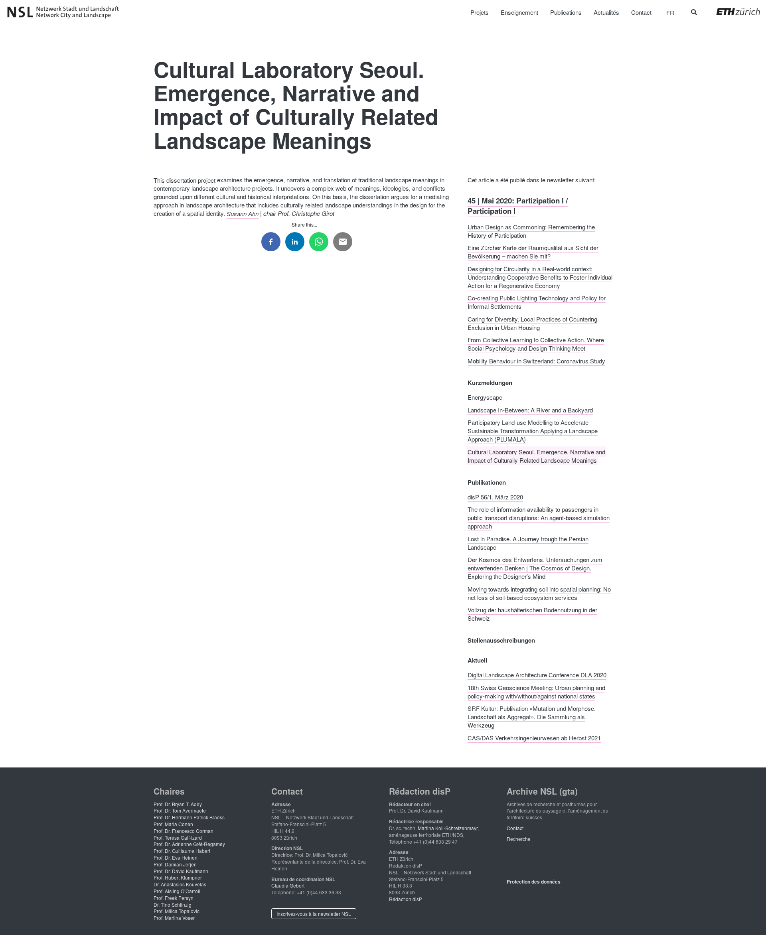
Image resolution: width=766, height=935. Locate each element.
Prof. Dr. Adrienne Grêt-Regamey (189, 843)
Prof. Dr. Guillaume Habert (182, 850)
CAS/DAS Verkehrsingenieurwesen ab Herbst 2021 (534, 737)
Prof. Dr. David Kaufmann (181, 871)
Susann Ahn (243, 213)
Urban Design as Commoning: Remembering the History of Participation (531, 230)
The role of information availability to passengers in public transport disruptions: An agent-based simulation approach (539, 517)
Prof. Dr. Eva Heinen (175, 857)
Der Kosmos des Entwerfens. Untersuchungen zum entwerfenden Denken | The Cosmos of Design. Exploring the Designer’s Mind (535, 567)
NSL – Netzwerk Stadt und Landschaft (66, 12)
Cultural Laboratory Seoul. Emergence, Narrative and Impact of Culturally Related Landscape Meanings (536, 455)
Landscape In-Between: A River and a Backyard (530, 409)
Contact (515, 828)
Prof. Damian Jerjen (175, 864)
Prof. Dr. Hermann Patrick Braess (189, 817)
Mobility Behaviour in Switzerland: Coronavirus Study (536, 360)
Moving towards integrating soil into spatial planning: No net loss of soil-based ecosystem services (539, 592)
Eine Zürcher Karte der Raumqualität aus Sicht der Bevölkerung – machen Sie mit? (533, 251)
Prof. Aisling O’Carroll (177, 891)
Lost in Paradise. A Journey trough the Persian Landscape (528, 542)
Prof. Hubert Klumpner (178, 877)
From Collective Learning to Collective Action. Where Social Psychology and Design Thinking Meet (536, 343)
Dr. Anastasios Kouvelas (180, 884)
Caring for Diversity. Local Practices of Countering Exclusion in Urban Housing (532, 322)
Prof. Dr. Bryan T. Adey (178, 804)
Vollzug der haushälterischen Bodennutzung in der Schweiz (532, 614)
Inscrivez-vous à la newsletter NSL (313, 913)
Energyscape (485, 397)
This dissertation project (184, 180)
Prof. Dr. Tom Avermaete (180, 810)
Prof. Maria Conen (173, 824)
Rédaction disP (405, 899)
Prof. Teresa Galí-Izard (178, 837)
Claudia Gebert (287, 885)
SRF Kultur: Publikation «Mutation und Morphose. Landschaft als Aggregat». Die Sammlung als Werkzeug (532, 716)
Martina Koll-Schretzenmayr (448, 828)
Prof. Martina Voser (174, 917)
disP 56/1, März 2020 (495, 496)
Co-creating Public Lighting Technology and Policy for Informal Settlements (537, 302)
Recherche (519, 838)
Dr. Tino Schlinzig (173, 904)
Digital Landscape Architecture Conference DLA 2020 (537, 675)
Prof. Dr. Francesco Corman (183, 830)
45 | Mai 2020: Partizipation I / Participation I (518, 205)
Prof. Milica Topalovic (176, 910)
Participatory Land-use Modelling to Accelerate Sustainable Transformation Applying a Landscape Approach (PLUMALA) (533, 430)
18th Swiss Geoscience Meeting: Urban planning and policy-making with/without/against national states (536, 691)
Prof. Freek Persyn (173, 897)
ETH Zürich (732, 11)
